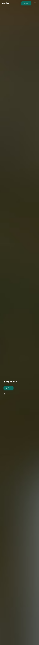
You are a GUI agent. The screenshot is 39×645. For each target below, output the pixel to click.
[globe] (5, 394)
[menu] (35, 3)
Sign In (26, 3)
